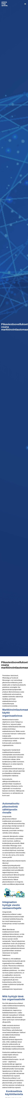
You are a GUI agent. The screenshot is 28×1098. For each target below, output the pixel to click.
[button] (25, 4)
